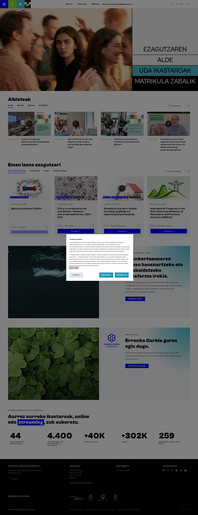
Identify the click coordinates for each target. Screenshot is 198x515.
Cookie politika (73, 268)
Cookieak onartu (106, 275)
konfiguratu (76, 275)
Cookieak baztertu (122, 275)
